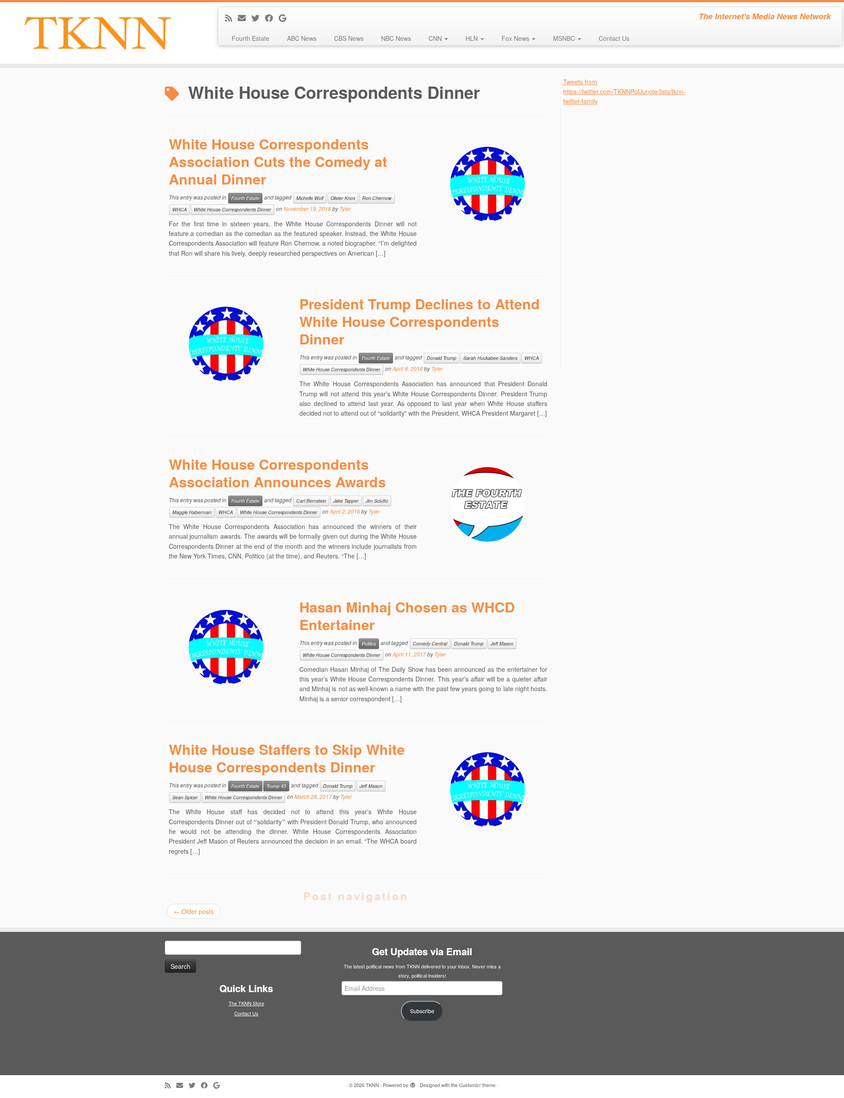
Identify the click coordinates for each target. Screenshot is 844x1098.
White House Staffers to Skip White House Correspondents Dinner (287, 758)
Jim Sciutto (377, 500)
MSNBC (565, 38)
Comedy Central (430, 643)
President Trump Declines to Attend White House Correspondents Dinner (419, 321)
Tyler (345, 208)
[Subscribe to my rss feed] (231, 17)
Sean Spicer (185, 797)
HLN (473, 38)
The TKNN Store (246, 1003)
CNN (436, 38)
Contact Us (614, 38)
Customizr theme (477, 1084)
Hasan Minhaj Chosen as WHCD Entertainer (407, 615)
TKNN (372, 1084)
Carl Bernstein (311, 500)
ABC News (301, 38)
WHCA (179, 209)
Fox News (516, 38)
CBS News (349, 38)
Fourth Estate (250, 38)
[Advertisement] (629, 238)
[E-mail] (244, 17)
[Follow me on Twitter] (258, 17)
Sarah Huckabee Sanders (490, 358)
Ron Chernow (377, 198)
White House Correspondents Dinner (232, 209)
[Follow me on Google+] (285, 17)
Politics (369, 643)
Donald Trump (441, 358)
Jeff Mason (502, 643)
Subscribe (422, 1011)
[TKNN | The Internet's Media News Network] (97, 33)
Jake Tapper (346, 500)
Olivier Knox (343, 198)
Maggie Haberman (191, 512)
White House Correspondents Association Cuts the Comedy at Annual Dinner (278, 161)
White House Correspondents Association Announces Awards (277, 473)
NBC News (396, 38)
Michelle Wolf (310, 198)
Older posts (194, 911)
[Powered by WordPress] (413, 1083)
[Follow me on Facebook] (272, 17)
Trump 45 (276, 786)
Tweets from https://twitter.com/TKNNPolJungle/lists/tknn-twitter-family (624, 91)
